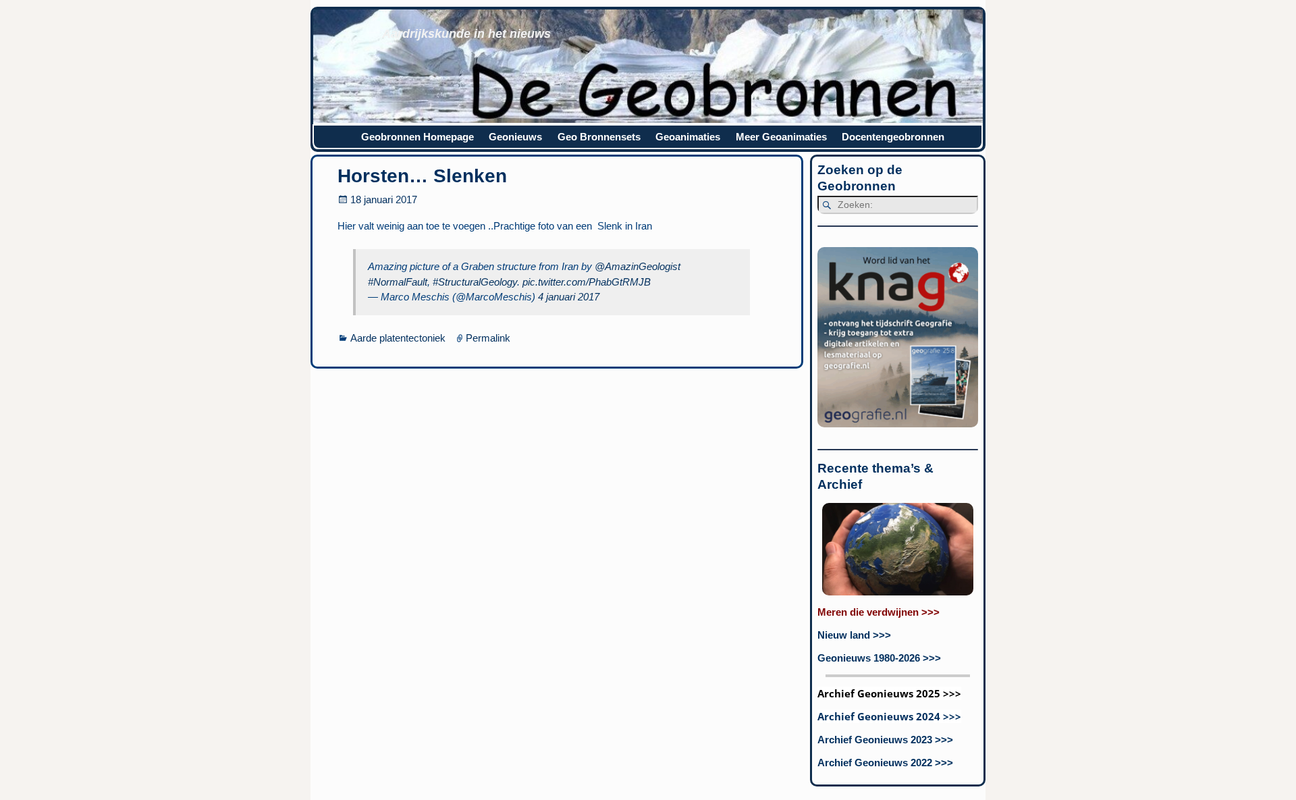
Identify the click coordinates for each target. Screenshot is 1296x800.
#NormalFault (397, 282)
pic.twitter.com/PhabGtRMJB (586, 282)
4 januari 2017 (568, 296)
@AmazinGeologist (637, 266)
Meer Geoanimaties (781, 136)
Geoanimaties (687, 136)
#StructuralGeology (475, 282)
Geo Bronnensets (599, 136)
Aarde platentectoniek (398, 338)
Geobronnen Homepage (417, 136)
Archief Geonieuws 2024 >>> (889, 716)
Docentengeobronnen (893, 136)
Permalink (488, 338)
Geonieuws (515, 136)
